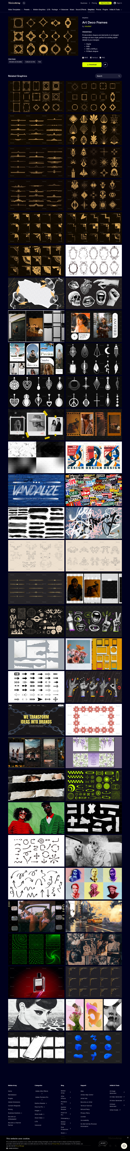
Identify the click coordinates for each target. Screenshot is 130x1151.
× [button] (127, 1137)
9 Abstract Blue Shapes (75, 1060)
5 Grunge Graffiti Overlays (76, 536)
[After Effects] (70, 1097)
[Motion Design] (70, 1123)
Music (72, 9)
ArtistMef (88, 26)
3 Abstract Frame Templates (76, 1028)
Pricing (10, 1109)
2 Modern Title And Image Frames (78, 339)
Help (82, 1091)
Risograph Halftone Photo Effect (20, 1028)
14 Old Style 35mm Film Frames (20, 929)
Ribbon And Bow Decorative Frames (79, 273)
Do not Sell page (19, 1146)
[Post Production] (70, 1128)
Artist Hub (84, 1098)
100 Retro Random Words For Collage (79, 503)
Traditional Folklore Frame (75, 732)
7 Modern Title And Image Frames (21, 372)
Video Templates (14, 9)
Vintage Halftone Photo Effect (77, 929)
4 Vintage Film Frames (74, 601)
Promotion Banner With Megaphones (22, 306)
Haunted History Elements (76, 962)
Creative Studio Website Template (21, 732)
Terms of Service (86, 1106)
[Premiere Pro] (70, 1103)
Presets (27, 9)
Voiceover (64, 9)
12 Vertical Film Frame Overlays (20, 765)
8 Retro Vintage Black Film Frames (21, 339)
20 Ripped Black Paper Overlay (20, 798)
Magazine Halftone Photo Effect (20, 831)
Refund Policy (85, 1109)
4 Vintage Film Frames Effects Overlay (80, 437)
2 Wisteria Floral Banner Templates (79, 765)
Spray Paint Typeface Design (19, 503)
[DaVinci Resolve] (70, 1108)
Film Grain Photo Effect (75, 864)
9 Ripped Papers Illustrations (19, 667)
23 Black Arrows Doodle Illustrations (22, 864)
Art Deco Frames (15, 109)
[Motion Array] (70, 1092)
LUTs (48, 9)
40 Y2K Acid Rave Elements (76, 798)
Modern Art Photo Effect (75, 896)
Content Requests (14, 1106)
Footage (55, 9)
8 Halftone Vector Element (76, 634)
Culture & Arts (30, 62)
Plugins (105, 9)
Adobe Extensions (14, 1102)
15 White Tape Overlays (75, 831)
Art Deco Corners (15, 241)
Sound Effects (81, 9)
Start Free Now (105, 3)
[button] (45, 1148)
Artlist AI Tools (114, 9)
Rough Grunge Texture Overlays (20, 1060)
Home (10, 1091)
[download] (61, 109)
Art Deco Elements (73, 142)
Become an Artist (86, 1102)
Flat (39, 62)
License (83, 1116)
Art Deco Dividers (15, 142)
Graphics (91, 9)
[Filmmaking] (69, 1118)
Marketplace (12, 1095)
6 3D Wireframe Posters (18, 962)
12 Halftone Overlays (17, 470)
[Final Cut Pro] (70, 1114)
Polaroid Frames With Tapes (19, 437)
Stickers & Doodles (15, 62)
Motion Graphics (39, 9)
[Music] (66, 1133)
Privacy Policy (85, 1113)
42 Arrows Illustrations (17, 700)
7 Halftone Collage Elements (76, 306)
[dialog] (65, 1143)
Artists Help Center (87, 1095)
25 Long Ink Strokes (16, 536)
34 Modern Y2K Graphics (18, 634)
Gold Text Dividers (16, 601)
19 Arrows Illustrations (17, 896)
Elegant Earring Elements (75, 372)
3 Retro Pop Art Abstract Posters (78, 470)
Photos (98, 9)
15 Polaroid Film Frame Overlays (77, 667)
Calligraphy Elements (17, 569)
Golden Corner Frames (74, 995)
